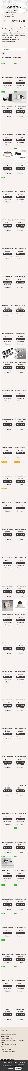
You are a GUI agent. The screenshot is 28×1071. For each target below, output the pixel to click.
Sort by (5, 46)
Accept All (18, 1068)
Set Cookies (10, 1068)
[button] (26, 11)
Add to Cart (8, 83)
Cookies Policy (8, 1065)
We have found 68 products (11, 58)
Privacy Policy (21, 1064)
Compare (8, 88)
